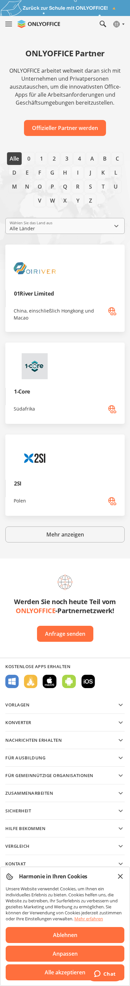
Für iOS (88, 681)
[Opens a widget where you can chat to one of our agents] (104, 974)
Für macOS (50, 681)
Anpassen (65, 953)
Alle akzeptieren (65, 972)
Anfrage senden (65, 633)
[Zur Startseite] (38, 24)
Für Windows (12, 681)
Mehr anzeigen (65, 534)
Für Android (69, 681)
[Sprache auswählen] (118, 24)
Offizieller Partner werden (65, 128)
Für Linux (30, 681)
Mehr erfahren (88, 919)
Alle (14, 158)
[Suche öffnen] (103, 24)
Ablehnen (65, 935)
